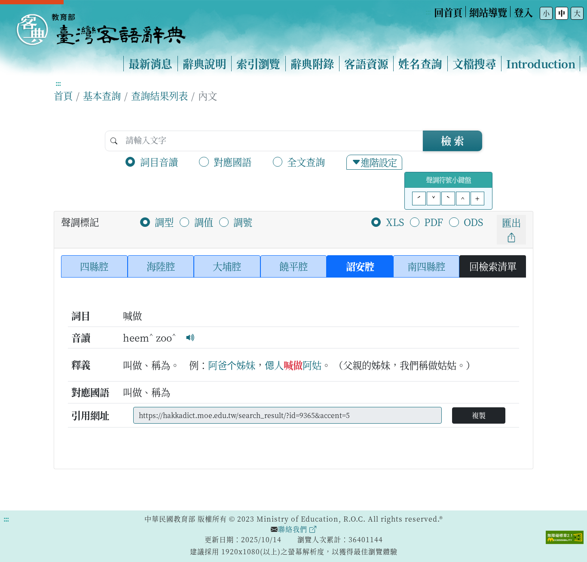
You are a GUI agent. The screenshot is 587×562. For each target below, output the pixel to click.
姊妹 (245, 365)
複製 (479, 415)
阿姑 (312, 365)
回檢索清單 (493, 266)
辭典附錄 (312, 63)
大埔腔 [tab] (227, 266)
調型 (164, 222)
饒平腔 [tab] (293, 266)
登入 (523, 12)
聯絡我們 (293, 529)
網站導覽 (488, 12)
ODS (473, 222)
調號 (242, 222)
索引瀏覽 (258, 63)
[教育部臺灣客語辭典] (100, 26)
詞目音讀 (159, 161)
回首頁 (448, 12)
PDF (433, 222)
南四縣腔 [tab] (426, 266)
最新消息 (150, 63)
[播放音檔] (190, 337)
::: (428, 12)
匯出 (511, 222)
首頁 (63, 95)
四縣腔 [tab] (94, 266)
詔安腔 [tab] (360, 266)
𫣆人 (274, 365)
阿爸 (217, 365)
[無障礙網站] (565, 536)
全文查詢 (306, 161)
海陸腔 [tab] (161, 266)
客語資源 (366, 63)
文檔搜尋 (474, 63)
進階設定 (379, 162)
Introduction (540, 63)
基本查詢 (102, 95)
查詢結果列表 (159, 95)
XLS (395, 222)
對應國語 (232, 161)
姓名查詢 (420, 63)
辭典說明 (204, 63)
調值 (203, 222)
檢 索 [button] (452, 140)
